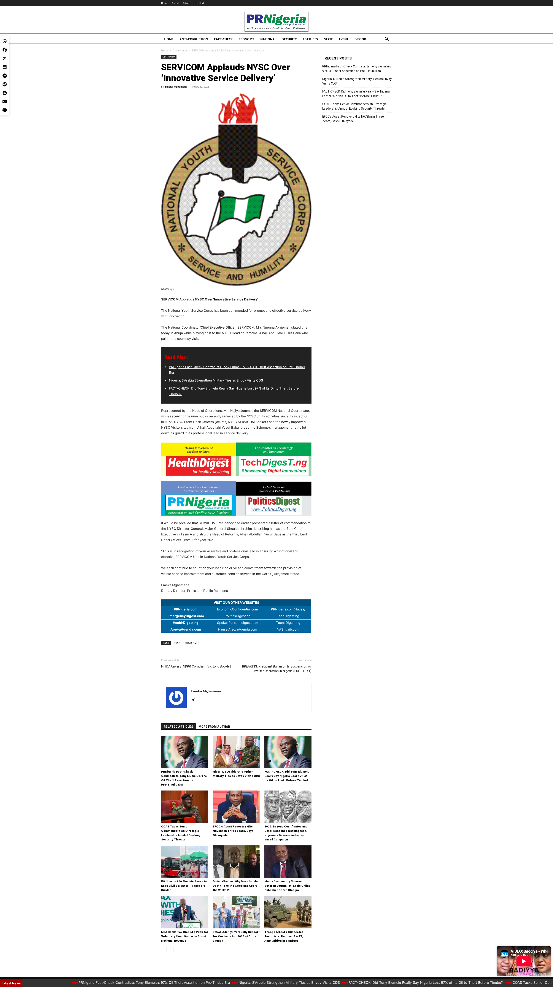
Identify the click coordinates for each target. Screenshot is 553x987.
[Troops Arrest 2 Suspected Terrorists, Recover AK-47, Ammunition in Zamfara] (287, 912)
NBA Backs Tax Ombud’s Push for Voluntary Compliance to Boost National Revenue (184, 936)
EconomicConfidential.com (237, 609)
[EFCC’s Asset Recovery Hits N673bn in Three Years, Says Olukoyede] (236, 807)
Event (343, 39)
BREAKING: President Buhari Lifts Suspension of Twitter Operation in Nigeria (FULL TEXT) (276, 668)
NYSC (177, 643)
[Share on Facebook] (4, 15)
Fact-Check (223, 39)
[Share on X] (4, 23)
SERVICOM (191, 643)
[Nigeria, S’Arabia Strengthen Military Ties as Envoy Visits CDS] (236, 752)
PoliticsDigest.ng (238, 616)
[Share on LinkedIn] (4, 32)
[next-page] (170, 949)
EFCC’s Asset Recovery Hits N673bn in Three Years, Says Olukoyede (233, 831)
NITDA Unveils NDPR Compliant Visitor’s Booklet (196, 666)
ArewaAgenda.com (185, 629)
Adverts (187, 3)
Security (289, 39)
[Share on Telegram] (4, 41)
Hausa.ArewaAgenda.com (237, 629)
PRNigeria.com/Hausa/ (288, 609)
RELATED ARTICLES (178, 726)
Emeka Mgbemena (176, 86)
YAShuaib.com (288, 629)
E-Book (360, 39)
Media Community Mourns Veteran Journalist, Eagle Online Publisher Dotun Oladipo (287, 886)
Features (310, 39)
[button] (386, 39)
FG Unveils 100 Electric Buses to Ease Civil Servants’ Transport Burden (184, 886)
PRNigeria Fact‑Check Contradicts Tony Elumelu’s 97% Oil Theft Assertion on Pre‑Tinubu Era (356, 69)
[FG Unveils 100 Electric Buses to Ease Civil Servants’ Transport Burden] (184, 861)
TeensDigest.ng (288, 623)
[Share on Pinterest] (4, 49)
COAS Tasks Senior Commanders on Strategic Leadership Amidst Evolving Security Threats (354, 106)
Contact (199, 3)
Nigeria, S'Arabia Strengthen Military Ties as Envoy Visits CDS (257, 982)
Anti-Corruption (194, 39)
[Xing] (194, 700)
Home (164, 3)
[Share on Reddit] (4, 58)
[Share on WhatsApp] (4, 6)
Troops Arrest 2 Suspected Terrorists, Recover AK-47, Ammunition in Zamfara (284, 936)
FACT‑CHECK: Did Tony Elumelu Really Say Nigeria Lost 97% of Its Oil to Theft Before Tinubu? (286, 776)
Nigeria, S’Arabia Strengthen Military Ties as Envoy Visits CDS (216, 380)
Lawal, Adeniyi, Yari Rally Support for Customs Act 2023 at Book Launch (236, 936)
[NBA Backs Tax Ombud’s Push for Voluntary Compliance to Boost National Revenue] (184, 912)
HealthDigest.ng (186, 623)
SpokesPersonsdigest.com (237, 623)
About (175, 3)
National (268, 39)
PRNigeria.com (185, 609)
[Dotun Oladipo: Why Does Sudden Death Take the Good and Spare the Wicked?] (236, 861)
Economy (246, 39)
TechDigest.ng (288, 616)
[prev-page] (164, 949)
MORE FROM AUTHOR (214, 726)
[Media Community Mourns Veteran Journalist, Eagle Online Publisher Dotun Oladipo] (287, 861)
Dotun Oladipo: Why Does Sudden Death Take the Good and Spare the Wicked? (236, 886)
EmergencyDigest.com (186, 616)
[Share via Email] (4, 67)
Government (180, 50)
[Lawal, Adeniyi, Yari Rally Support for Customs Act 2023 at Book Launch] (236, 912)
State (328, 39)
